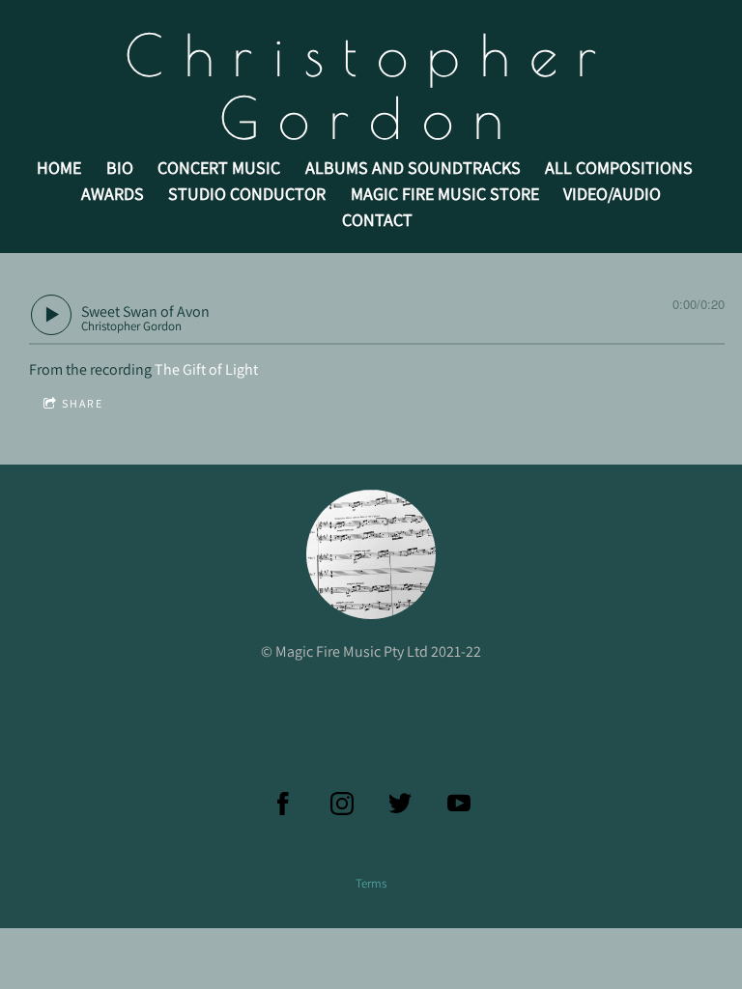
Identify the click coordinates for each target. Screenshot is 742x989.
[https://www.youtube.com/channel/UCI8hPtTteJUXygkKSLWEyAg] (459, 803)
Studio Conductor (247, 194)
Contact (377, 220)
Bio (119, 167)
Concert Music (218, 167)
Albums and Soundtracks (413, 167)
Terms (371, 882)
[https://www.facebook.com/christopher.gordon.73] (283, 803)
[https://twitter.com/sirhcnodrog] (400, 803)
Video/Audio (612, 194)
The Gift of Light (206, 369)
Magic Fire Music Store (445, 194)
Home (59, 167)
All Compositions (619, 167)
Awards (112, 194)
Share (82, 403)
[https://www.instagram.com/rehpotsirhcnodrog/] (342, 803)
